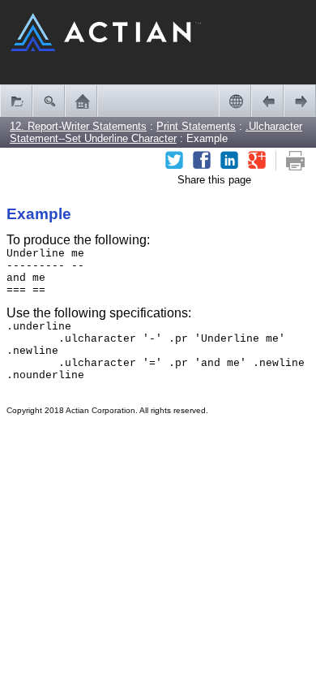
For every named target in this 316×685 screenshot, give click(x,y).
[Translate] (235, 100)
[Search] (48, 100)
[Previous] (267, 100)
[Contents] (16, 100)
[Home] (81, 100)
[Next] (299, 100)
